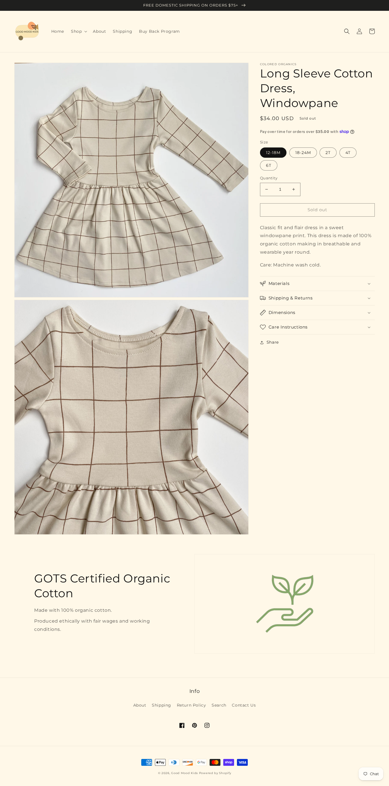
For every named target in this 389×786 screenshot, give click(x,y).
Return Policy (191, 705)
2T (328, 152)
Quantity (268, 178)
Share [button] (273, 342)
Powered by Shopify (215, 773)
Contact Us (244, 705)
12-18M (273, 152)
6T (268, 165)
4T (348, 152)
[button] (78, 31)
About (139, 705)
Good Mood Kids (184, 773)
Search (219, 705)
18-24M (303, 152)
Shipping (161, 705)
